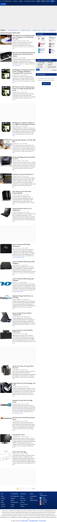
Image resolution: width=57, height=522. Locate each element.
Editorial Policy (33, 500)
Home (2, 496)
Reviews (3, 498)
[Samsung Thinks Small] (6, 439)
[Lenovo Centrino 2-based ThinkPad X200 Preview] (6, 334)
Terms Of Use (42, 520)
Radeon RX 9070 (52, 67)
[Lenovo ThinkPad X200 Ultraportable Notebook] (6, 283)
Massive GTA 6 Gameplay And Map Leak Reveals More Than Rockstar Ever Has (53, 44)
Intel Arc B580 (41, 62)
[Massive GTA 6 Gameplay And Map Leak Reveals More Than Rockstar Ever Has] (50, 45)
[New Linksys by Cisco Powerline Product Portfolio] (6, 196)
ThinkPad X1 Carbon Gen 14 (13, 30)
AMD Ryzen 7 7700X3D (26, 30)
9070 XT (50, 65)
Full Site (3, 504)
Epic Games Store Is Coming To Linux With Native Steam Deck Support (53, 50)
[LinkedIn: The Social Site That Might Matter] (6, 405)
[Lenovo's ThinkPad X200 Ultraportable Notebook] (6, 266)
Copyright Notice (33, 520)
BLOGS (48, 1)
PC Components (15, 496)
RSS (43, 504)
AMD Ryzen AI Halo (36, 30)
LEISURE (38, 1)
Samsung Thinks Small (18, 434)
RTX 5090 (40, 65)
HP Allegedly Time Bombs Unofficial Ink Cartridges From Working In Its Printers (23, 123)
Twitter (43, 498)
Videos (12, 506)
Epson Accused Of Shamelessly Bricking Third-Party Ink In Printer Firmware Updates (23, 54)
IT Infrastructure (14, 502)
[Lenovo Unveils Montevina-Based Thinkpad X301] (6, 317)
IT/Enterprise (17, 65)
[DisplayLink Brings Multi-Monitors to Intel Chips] (6, 297)
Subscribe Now (46, 83)
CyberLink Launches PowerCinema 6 (23, 174)
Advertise (22, 498)
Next (33, 488)
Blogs (2, 502)
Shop (52, 1)
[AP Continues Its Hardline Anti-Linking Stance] (6, 418)
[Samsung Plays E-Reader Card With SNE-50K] (6, 144)
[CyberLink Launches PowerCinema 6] (6, 178)
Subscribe (3, 4)
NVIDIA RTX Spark (52, 30)
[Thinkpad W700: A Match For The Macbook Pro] (6, 212)
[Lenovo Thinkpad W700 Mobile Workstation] (6, 249)
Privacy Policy (23, 504)
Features (14, 257)
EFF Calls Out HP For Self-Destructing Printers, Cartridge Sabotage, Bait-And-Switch (23, 88)
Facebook (44, 500)
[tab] (39, 38)
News (13, 48)
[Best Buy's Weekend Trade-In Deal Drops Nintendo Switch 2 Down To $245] (39, 44)
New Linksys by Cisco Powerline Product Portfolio (21, 192)
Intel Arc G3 (44, 30)
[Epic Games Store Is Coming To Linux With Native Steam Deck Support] (50, 51)
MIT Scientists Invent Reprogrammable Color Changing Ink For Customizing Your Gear (23, 37)
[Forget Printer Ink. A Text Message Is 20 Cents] (6, 387)
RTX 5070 (40, 67)
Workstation (18, 257)
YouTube (44, 502)
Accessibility (33, 496)
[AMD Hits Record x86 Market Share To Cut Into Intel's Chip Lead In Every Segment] (39, 50)
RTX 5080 (50, 62)
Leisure (12, 504)
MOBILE (21, 1)
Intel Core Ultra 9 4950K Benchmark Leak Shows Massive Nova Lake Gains (54, 38)
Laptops (18, 291)
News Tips (23, 500)
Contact (22, 502)
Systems (13, 498)
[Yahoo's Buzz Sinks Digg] (6, 456)
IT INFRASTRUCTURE (29, 1)
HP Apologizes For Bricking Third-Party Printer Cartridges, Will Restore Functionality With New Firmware (23, 71)
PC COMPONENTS (7, 1)
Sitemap (3, 506)
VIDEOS (43, 1)
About (21, 496)
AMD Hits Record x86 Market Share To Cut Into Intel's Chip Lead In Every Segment (43, 50)
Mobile (23, 257)
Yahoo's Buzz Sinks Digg (19, 452)
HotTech (22, 506)
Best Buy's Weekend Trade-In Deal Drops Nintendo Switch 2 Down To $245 (42, 44)
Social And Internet (19, 413)
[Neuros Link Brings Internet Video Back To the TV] (6, 161)
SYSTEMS (15, 1)
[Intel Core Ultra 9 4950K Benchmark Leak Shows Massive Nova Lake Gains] (50, 39)
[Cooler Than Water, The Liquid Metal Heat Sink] (6, 370)
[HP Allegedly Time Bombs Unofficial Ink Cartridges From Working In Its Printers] (6, 127)
